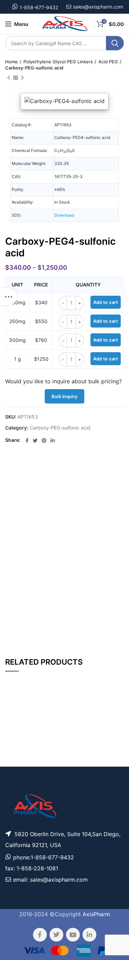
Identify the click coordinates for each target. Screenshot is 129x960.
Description (86, 468)
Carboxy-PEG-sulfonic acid (34, 68)
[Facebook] (27, 440)
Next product (22, 77)
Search (115, 43)
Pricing (111, 743)
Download (64, 215)
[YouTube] (73, 935)
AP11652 (16, 743)
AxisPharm (96, 914)
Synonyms (87, 612)
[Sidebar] (8, 296)
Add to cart (105, 302)
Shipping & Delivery (81, 630)
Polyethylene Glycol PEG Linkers (58, 61)
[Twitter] (35, 440)
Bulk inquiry (65, 396)
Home (11, 61)
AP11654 (16, 762)
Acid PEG (108, 61)
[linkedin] (53, 440)
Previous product (8, 77)
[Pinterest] (44, 440)
